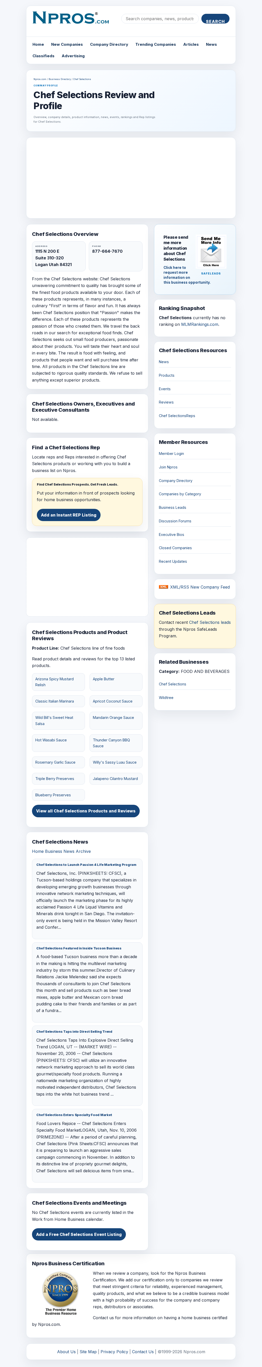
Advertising (73, 55)
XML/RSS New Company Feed (200, 587)
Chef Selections (82, 79)
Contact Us (143, 1351)
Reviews (166, 402)
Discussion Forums (175, 521)
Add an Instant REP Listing (68, 515)
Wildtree (166, 697)
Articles (191, 44)
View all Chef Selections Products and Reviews (86, 810)
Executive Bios (171, 534)
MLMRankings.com (199, 324)
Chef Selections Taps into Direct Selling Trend (74, 1031)
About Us (66, 1351)
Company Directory (109, 44)
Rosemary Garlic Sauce (55, 762)
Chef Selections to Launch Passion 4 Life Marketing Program (86, 865)
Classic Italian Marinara (54, 701)
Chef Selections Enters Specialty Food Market (74, 1115)
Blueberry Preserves (53, 795)
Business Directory (60, 79)
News (211, 44)
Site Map (88, 1351)
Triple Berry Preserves (54, 778)
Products (166, 375)
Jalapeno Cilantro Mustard (115, 778)
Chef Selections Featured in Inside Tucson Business (79, 948)
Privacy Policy (114, 1351)
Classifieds (43, 55)
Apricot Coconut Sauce (113, 701)
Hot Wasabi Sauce (51, 740)
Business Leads (172, 507)
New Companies (67, 44)
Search (215, 21)
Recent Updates (173, 561)
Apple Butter (103, 679)
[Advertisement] (131, 178)
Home (38, 44)
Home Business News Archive (61, 851)
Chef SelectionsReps (177, 415)
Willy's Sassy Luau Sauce (115, 762)
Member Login (171, 453)
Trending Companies (155, 44)
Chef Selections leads (210, 622)
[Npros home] (74, 22)
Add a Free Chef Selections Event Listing (79, 1234)
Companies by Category (180, 494)
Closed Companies (175, 548)
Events (165, 389)
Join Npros (168, 467)
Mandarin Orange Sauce (113, 717)
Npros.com (40, 79)
